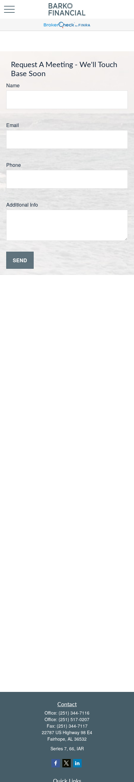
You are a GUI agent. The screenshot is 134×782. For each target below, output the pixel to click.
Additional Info (22, 204)
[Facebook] (55, 763)
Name (13, 85)
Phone (13, 164)
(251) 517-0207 (74, 719)
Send (20, 260)
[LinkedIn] (77, 763)
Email (12, 125)
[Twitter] (66, 763)
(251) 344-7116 (74, 713)
